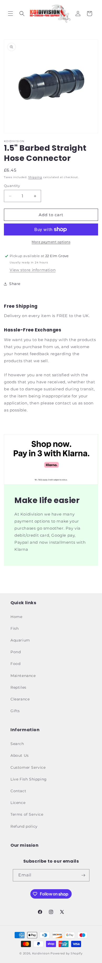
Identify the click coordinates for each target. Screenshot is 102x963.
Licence (17, 802)
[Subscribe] (83, 875)
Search (17, 743)
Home (16, 616)
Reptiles (18, 687)
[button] (10, 13)
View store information (32, 270)
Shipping (35, 177)
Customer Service (28, 767)
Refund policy (24, 826)
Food (15, 663)
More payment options (51, 242)
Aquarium (20, 640)
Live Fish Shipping (28, 779)
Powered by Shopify (66, 953)
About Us (19, 755)
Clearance (20, 699)
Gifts (15, 710)
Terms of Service (26, 814)
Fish (14, 628)
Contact (18, 791)
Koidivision (41, 953)
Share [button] (14, 283)
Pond (15, 652)
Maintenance (23, 675)
